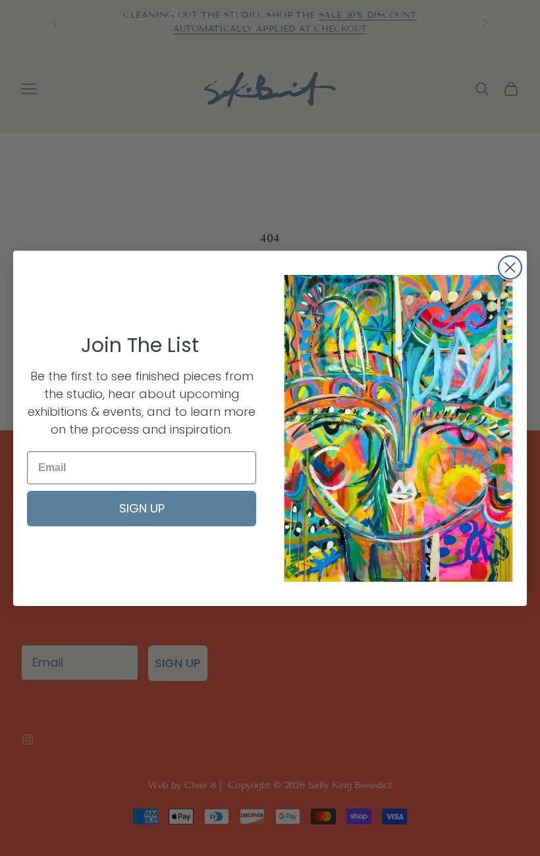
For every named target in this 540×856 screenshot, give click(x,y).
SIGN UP (142, 508)
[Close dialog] (510, 267)
